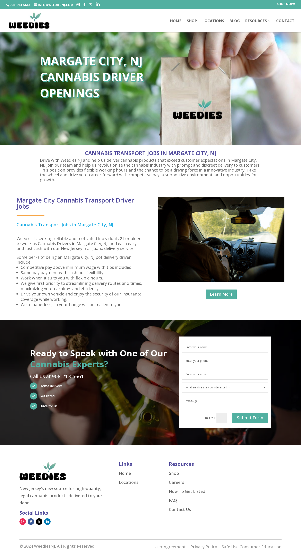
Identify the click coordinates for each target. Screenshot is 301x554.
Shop (174, 473)
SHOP (192, 21)
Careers (176, 482)
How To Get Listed (187, 491)
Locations (213, 21)
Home (175, 21)
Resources (256, 21)
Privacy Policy (203, 547)
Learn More (221, 294)
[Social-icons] (78, 4)
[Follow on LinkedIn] (47, 521)
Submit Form (250, 417)
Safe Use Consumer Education (252, 547)
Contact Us (180, 509)
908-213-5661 (20, 5)
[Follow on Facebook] (31, 521)
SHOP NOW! (286, 4)
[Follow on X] (39, 521)
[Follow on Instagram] (22, 521)
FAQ (173, 500)
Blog (234, 21)
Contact (285, 21)
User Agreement (169, 547)
